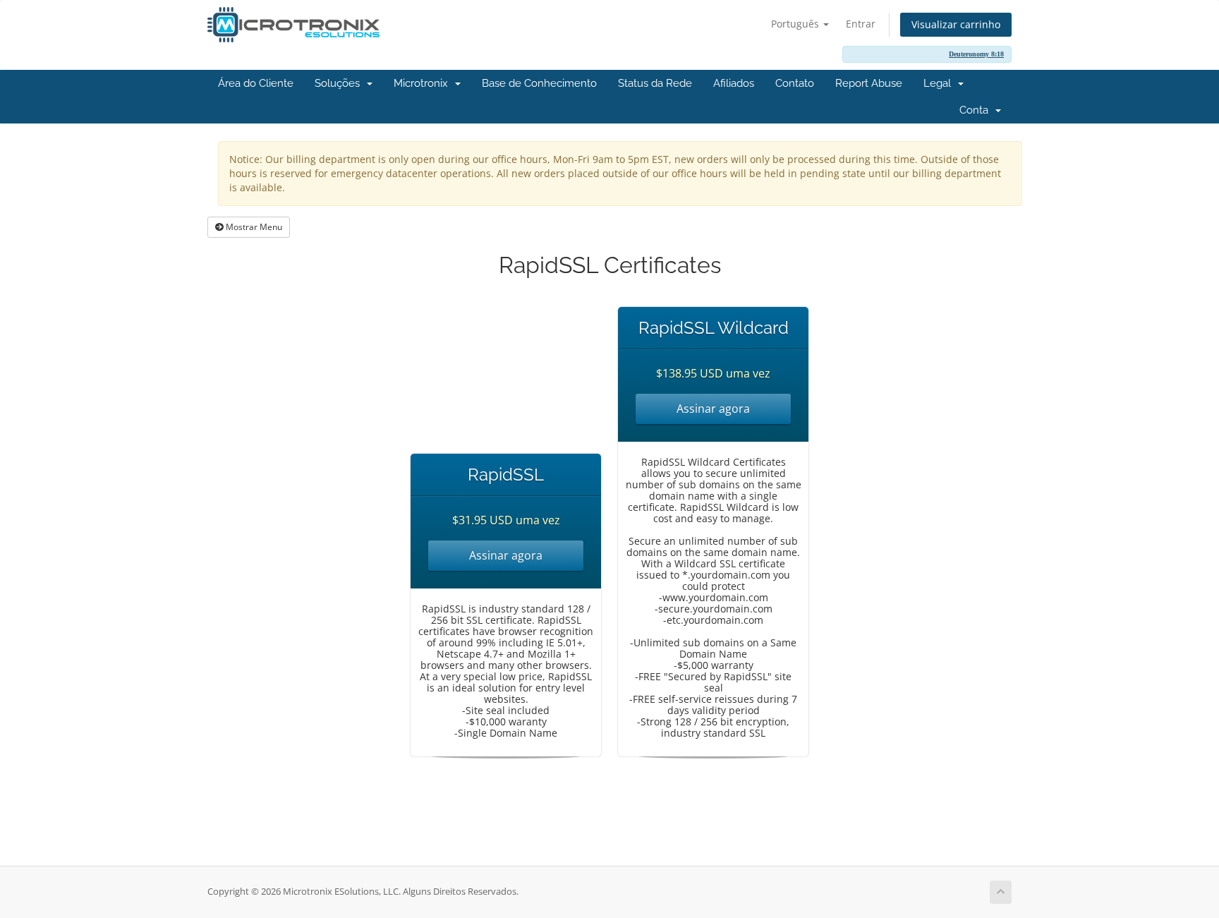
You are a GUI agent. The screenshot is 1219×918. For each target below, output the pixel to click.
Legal (940, 83)
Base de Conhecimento (539, 83)
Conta (976, 110)
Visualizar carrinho (955, 24)
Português (796, 23)
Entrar (860, 23)
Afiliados (733, 83)
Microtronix (424, 83)
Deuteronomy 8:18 (976, 54)
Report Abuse (868, 83)
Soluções (340, 83)
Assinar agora (505, 555)
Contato (794, 83)
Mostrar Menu (253, 227)
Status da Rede (655, 83)
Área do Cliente (255, 83)
